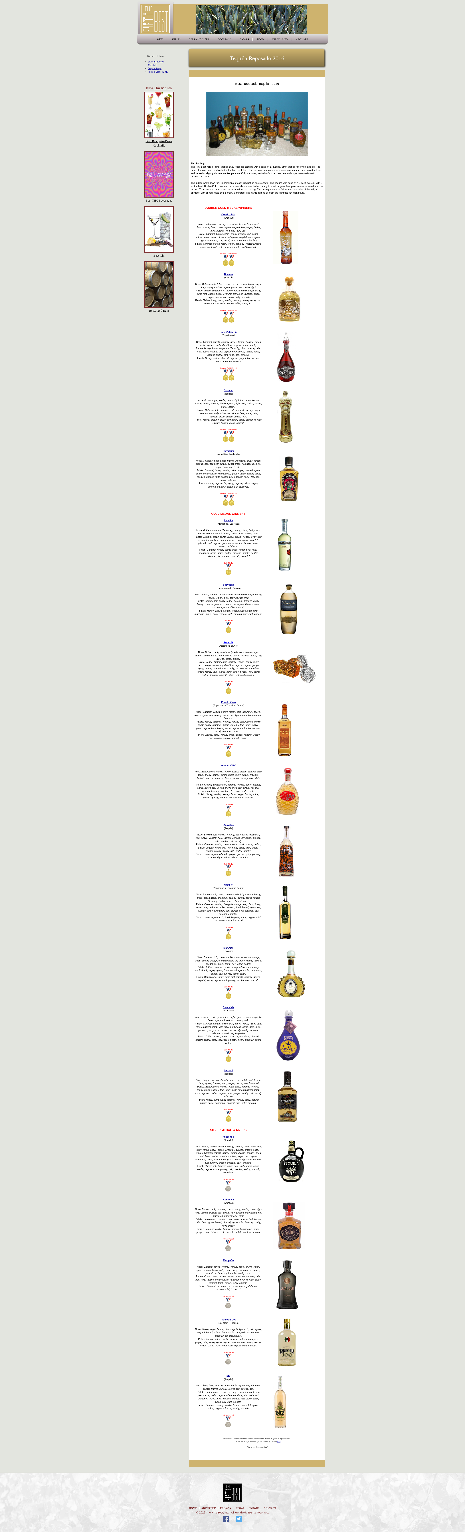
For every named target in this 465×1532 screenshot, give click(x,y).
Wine (160, 39)
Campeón (228, 1260)
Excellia (228, 520)
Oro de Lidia (228, 214)
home (193, 1508)
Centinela (228, 1199)
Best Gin (159, 255)
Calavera (228, 390)
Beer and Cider (199, 39)
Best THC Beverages (159, 200)
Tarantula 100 (228, 1319)
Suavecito (228, 584)
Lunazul (228, 1070)
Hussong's (228, 1136)
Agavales (228, 825)
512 (228, 1376)
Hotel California (228, 332)
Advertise (208, 1508)
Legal (240, 1508)
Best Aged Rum (159, 310)
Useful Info (280, 39)
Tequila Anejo (154, 68)
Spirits (176, 39)
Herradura (228, 451)
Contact (270, 1508)
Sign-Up (254, 1508)
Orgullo (228, 884)
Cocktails (225, 39)
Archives (302, 39)
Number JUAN (228, 765)
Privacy (225, 1508)
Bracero (228, 274)
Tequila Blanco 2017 (158, 72)
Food (260, 39)
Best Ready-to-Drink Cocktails (159, 143)
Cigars (244, 39)
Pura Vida (228, 1007)
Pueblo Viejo (228, 702)
